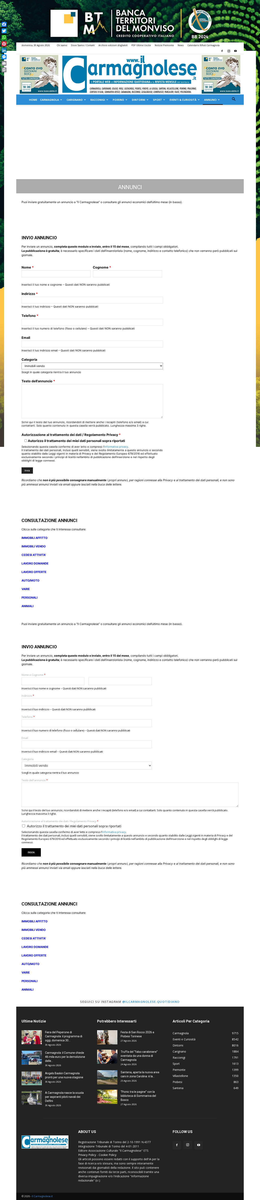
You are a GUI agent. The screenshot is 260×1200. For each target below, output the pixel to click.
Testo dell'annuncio (38, 381)
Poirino (118, 100)
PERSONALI (30, 597)
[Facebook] (222, 51)
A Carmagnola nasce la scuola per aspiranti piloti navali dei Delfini (64, 1097)
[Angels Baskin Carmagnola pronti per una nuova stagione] (32, 1078)
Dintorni (138, 100)
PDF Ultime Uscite (141, 45)
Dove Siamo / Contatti (83, 45)
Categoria (29, 359)
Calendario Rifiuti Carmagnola (203, 45)
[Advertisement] (130, 152)
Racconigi (97, 100)
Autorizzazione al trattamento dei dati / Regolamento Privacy (71, 435)
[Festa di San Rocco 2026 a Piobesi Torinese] (107, 1037)
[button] (233, 100)
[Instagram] (229, 51)
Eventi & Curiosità (183, 100)
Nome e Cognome (34, 675)
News (181, 45)
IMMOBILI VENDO (34, 546)
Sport (157, 100)
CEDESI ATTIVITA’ (34, 555)
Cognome (102, 267)
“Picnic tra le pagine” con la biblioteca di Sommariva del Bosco (138, 1095)
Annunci (210, 100)
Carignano (75, 100)
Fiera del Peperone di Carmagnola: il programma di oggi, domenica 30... (63, 1036)
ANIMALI (28, 606)
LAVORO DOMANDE (35, 563)
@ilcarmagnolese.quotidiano (151, 1002)
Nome (28, 267)
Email (26, 338)
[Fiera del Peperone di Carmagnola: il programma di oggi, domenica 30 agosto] (32, 1037)
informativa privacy (116, 446)
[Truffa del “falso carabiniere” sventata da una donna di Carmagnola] (107, 1057)
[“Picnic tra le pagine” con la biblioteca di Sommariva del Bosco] (107, 1097)
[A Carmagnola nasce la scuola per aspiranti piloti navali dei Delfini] (32, 1098)
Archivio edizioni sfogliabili (113, 45)
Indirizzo (30, 294)
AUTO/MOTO (30, 580)
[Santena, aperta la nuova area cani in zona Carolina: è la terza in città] (107, 1077)
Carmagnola (49, 100)
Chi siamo (62, 45)
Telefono (30, 316)
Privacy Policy (87, 1155)
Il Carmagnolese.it (42, 1196)
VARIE (26, 589)
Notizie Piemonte (164, 45)
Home (33, 100)
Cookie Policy (107, 1155)
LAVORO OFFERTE (34, 572)
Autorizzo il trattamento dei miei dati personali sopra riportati (74, 826)
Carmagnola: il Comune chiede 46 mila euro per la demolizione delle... (65, 1056)
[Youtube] (235, 51)
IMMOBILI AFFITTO (35, 537)
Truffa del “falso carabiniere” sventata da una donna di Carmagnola (139, 1055)
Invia (31, 852)
